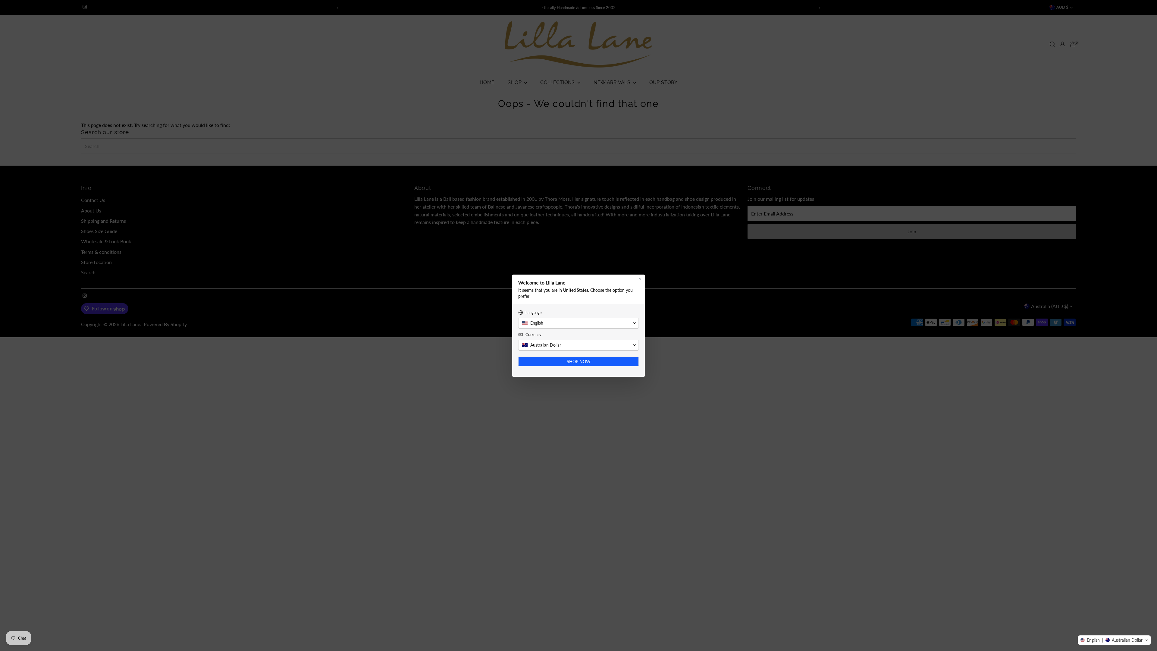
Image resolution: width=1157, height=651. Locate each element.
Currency (533, 334)
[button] (1114, 640)
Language (533, 312)
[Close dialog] (640, 279)
